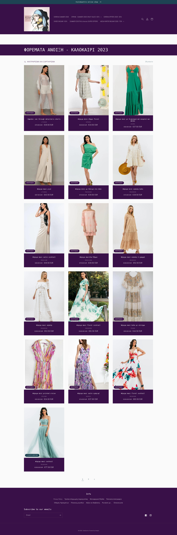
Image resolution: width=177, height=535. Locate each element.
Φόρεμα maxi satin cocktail (44, 257)
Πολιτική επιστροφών (114, 499)
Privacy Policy (58, 499)
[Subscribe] (60, 515)
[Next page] (94, 479)
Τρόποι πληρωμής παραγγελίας (76, 499)
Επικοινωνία (118, 503)
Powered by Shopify (94, 530)
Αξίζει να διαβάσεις (93, 503)
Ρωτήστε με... (107, 503)
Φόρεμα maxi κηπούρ (44, 325)
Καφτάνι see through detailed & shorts (44, 119)
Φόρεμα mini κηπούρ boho (133, 189)
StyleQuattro (86, 530)
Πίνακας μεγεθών (77, 503)
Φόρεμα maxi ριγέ (44, 189)
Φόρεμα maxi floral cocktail (88, 325)
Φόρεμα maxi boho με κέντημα (133, 325)
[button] (86, 17)
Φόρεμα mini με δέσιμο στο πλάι (88, 189)
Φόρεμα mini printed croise (44, 393)
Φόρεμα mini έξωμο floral (88, 119)
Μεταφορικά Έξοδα (97, 499)
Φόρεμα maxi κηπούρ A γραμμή (133, 257)
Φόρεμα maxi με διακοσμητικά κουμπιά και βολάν (133, 120)
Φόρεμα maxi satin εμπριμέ (88, 393)
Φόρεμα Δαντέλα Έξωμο (88, 257)
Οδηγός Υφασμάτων (61, 503)
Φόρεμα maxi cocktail (44, 461)
